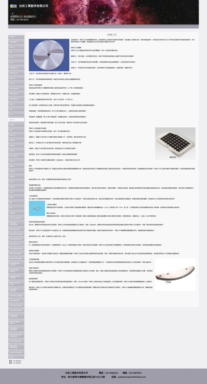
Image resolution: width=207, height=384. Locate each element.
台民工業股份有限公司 (33, 6)
